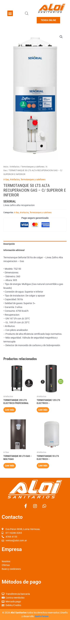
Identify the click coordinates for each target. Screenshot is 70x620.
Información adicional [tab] (14, 250)
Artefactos (14, 166)
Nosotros (6, 561)
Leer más (9, 409)
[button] (10, 13)
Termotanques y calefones (32, 166)
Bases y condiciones (11, 569)
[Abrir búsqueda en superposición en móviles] (26, 13)
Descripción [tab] (9, 244)
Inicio (5, 166)
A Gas (6, 179)
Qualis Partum (41, 616)
